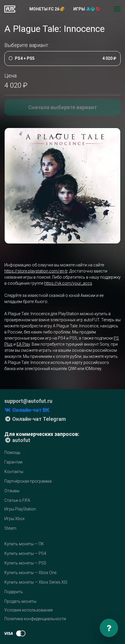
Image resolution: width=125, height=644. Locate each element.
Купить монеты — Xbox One (30, 572)
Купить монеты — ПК (24, 544)
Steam (10, 528)
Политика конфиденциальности (35, 618)
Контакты (13, 471)
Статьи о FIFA (17, 500)
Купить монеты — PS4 (25, 553)
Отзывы (11, 490)
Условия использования (28, 610)
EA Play (23, 344)
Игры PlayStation (20, 509)
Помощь (12, 452)
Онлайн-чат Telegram (38, 419)
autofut (20, 440)
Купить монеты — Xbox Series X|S (35, 582)
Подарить (13, 591)
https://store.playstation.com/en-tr (35, 271)
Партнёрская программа (28, 481)
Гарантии (13, 462)
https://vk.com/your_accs (68, 283)
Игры (79, 9)
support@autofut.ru (28, 401)
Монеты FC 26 (44, 9)
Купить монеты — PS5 (25, 563)
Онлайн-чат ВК (30, 410)
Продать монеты (20, 601)
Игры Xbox (14, 518)
